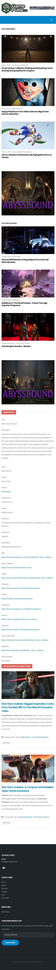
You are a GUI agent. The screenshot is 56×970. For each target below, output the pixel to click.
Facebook (5, 584)
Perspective (6, 498)
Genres (4, 488)
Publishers (5, 532)
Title (3, 420)
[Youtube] (4, 868)
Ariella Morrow (25, 737)
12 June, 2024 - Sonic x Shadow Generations (17, 152)
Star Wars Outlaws (41, 737)
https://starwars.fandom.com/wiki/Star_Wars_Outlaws (25, 640)
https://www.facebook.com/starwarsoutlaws (21, 588)
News (4, 885)
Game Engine (7, 657)
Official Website (7, 564)
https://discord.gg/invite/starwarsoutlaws (19, 619)
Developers (6, 543)
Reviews (5, 889)
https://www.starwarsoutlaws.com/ (17, 567)
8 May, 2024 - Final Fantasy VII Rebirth (15, 65)
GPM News (5, 912)
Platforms (5, 519)
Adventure (6, 491)
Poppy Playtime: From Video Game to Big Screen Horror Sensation (25, 112)
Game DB (5, 898)
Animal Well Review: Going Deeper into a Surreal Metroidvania (25, 260)
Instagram (6, 605)
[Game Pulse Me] (15, 8)
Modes (4, 508)
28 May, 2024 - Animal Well (11, 257)
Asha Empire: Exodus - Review (16, 346)
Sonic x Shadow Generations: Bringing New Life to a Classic (27, 156)
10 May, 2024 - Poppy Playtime (12, 109)
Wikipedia (5, 646)
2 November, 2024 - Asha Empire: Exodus (16, 343)
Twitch (4, 574)
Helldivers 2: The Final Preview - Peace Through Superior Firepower (24, 304)
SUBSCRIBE (10, 943)
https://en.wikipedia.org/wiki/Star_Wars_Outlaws (23, 650)
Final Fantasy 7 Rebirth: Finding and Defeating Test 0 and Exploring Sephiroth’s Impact (27, 69)
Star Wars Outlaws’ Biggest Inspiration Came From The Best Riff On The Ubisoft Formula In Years (28, 707)
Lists (3, 895)
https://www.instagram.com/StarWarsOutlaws (21, 609)
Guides (4, 892)
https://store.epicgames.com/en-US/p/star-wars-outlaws (26, 557)
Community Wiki (8, 636)
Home (4, 882)
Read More (6, 743)
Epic (3, 553)
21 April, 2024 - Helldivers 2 (11, 300)
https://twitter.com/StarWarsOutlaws (17, 598)
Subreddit (5, 626)
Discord (4, 615)
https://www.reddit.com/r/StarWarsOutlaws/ (20, 629)
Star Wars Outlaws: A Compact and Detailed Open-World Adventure (27, 789)
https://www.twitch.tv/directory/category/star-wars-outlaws (27, 578)
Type (3, 467)
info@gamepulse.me (10, 862)
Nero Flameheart (25, 817)
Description (6, 430)
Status (4, 477)
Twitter (4, 594)
